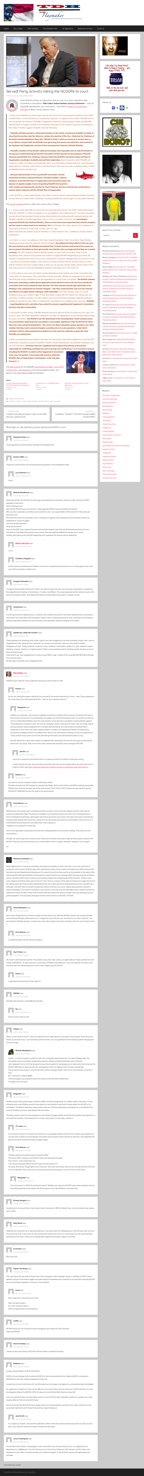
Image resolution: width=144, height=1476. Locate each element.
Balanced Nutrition (85, 29)
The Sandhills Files (50, 29)
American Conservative (111, 395)
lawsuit (18, 401)
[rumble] (127, 108)
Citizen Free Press (109, 424)
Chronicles (106, 420)
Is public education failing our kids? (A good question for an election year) (118, 342)
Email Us (100, 29)
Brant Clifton (28, 96)
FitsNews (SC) (107, 442)
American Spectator (110, 399)
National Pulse (107, 460)
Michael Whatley (32, 401)
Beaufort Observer (109, 403)
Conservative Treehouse (111, 435)
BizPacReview (107, 406)
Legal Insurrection (109, 456)
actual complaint (17, 204)
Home (6, 29)
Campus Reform (108, 417)
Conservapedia (108, 431)
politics (46, 401)
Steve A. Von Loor (22, 543)
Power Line (106, 467)
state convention (55, 401)
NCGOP (16, 399)
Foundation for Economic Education (116, 446)
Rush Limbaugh (108, 471)
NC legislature (67, 29)
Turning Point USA (109, 478)
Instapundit (106, 453)
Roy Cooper (18, 29)
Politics (21, 399)
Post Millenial (107, 464)
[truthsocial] (113, 108)
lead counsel (15, 367)
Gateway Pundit (108, 449)
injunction (12, 401)
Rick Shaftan (18, 673)
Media (11, 399)
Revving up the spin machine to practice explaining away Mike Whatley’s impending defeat (119, 279)
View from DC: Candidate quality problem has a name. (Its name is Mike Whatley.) (119, 260)
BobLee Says (107, 410)
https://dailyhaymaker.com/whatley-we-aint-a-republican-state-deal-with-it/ (58, 767)
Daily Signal (106, 438)
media (24, 401)
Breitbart (105, 413)
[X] (117, 108)
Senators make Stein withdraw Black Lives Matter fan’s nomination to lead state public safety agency (118, 352)
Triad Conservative (109, 474)
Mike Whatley (33, 29)
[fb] (122, 108)
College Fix (106, 428)
